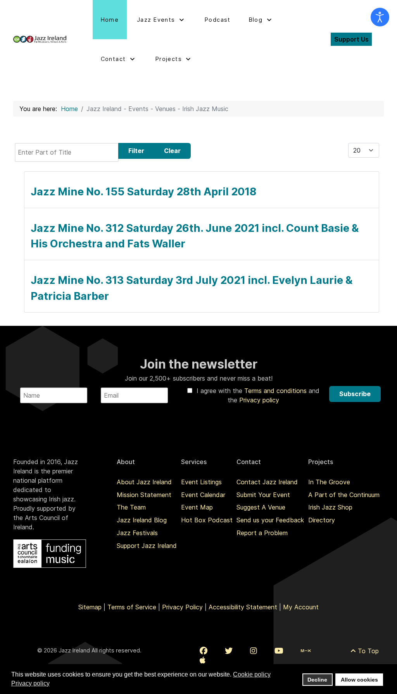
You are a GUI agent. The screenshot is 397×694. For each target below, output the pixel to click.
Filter (136, 151)
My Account (301, 607)
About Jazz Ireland (144, 482)
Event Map (197, 507)
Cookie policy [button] (252, 674)
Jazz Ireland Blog (142, 520)
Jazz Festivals (137, 533)
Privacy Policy (182, 607)
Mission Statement (144, 495)
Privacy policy (259, 400)
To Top (367, 651)
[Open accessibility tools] (380, 17)
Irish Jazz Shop (330, 507)
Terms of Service (131, 607)
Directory (321, 520)
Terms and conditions (276, 391)
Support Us (351, 39)
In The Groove (329, 482)
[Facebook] (203, 651)
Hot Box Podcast (207, 520)
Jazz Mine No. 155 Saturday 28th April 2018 (144, 191)
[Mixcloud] (306, 651)
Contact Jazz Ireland (267, 482)
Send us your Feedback (270, 520)
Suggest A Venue (260, 507)
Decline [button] (317, 680)
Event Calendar (203, 495)
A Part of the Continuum (344, 495)
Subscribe (355, 394)
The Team (131, 507)
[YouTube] (278, 651)
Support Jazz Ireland (147, 546)
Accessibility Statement (243, 607)
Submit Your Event (263, 495)
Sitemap (90, 607)
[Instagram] (253, 651)
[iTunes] (202, 660)
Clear (172, 151)
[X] (229, 651)
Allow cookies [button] (359, 680)
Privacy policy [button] (30, 683)
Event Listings (201, 482)
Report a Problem (262, 533)
